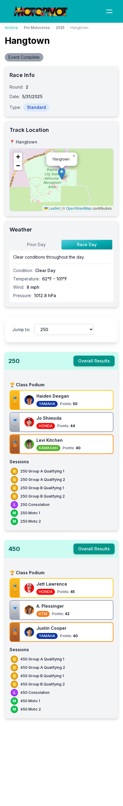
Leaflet (54, 208)
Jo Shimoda (48, 418)
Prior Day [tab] (36, 244)
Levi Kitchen (49, 440)
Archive (11, 27)
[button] (61, 174)
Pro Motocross (37, 27)
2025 (60, 27)
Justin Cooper (51, 628)
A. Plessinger (50, 606)
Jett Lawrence (51, 583)
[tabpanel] (61, 276)
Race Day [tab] (87, 244)
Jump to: (21, 329)
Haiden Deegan (52, 396)
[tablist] (61, 245)
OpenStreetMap (79, 208)
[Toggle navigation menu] (109, 11)
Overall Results (94, 360)
